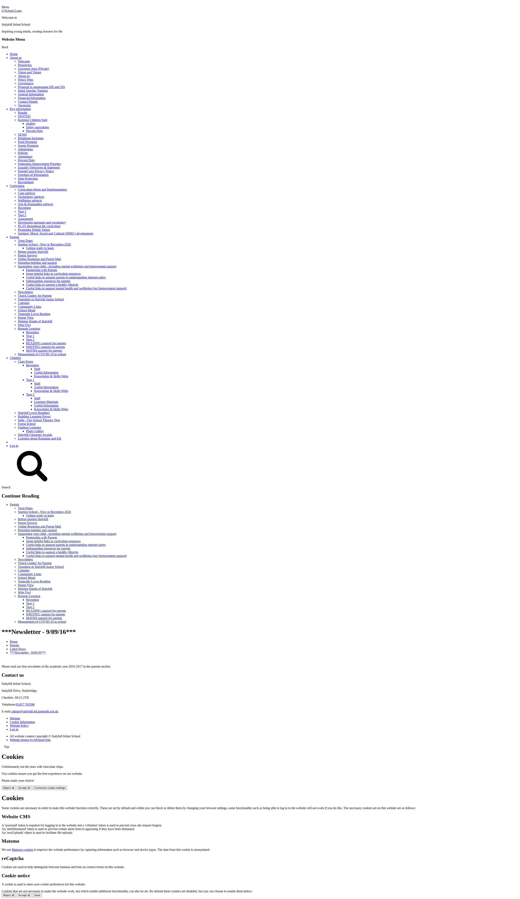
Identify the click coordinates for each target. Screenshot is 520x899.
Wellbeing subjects (30, 200)
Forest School (27, 423)
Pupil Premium (27, 142)
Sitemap (15, 718)
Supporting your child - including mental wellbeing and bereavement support (67, 266)
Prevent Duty (34, 131)
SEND (22, 134)
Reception (24, 207)
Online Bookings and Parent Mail (39, 259)
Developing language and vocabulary (42, 222)
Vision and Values (29, 72)
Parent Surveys (27, 255)
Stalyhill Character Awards (35, 434)
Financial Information (32, 98)
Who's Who (25, 79)
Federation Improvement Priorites (39, 164)
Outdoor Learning (29, 427)
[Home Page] (12, 10)
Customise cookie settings (49, 787)
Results (22, 112)
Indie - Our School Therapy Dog (39, 420)
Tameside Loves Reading (34, 314)
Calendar (23, 303)
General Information (31, 94)
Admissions (25, 149)
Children (15, 358)
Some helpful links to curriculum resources (53, 273)
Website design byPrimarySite (30, 740)
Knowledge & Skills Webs (51, 376)
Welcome (24, 61)
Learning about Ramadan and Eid (39, 438)
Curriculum (17, 186)
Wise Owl (24, 325)
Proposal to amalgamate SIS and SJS (41, 87)
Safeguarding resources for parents (48, 281)
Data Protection (28, 178)
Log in (14, 445)
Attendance (25, 156)
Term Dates (25, 240)
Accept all (24, 787)
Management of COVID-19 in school (42, 354)
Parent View (26, 317)
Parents (14, 237)
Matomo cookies (22, 849)
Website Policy (19, 725)
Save (37, 895)
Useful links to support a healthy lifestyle (52, 284)
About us (16, 57)
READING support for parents (46, 343)
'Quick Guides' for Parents (35, 295)
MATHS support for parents (44, 350)
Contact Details (28, 101)
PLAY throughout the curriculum (39, 226)
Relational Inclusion (30, 138)
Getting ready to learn (40, 248)
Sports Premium (28, 145)
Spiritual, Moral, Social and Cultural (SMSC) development (55, 233)
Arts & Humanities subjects (35, 204)
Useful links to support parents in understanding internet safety (66, 277)
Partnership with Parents (41, 270)
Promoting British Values (34, 229)
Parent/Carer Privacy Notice (36, 171)
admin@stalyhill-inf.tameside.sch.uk (34, 711)
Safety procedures (37, 127)
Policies (23, 153)
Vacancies (24, 105)
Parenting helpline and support (37, 262)
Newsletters (25, 292)
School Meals (26, 310)
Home (14, 54)
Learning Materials (46, 402)
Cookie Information (22, 722)
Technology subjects (31, 197)
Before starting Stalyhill (33, 251)
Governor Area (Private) (33, 68)
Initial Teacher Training (33, 90)
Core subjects (26, 193)
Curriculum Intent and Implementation (42, 189)
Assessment (25, 218)
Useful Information (46, 372)
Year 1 (22, 211)
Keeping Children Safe (32, 120)
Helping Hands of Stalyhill (35, 321)
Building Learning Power (34, 416)
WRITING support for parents (45, 347)
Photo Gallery (35, 431)
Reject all (8, 787)
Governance (26, 83)
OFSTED (24, 116)
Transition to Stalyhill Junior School (41, 299)
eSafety (31, 123)
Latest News (18, 649)
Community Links (29, 306)
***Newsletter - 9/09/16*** (28, 652)
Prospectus (25, 65)
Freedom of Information (33, 175)
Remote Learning (29, 328)
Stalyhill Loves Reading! (34, 413)
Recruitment (26, 182)
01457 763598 (25, 704)
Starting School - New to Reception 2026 (44, 244)
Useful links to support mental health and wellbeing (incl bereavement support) (76, 288)
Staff (37, 369)
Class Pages (25, 361)
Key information (20, 109)
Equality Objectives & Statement (39, 167)
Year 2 (22, 215)
